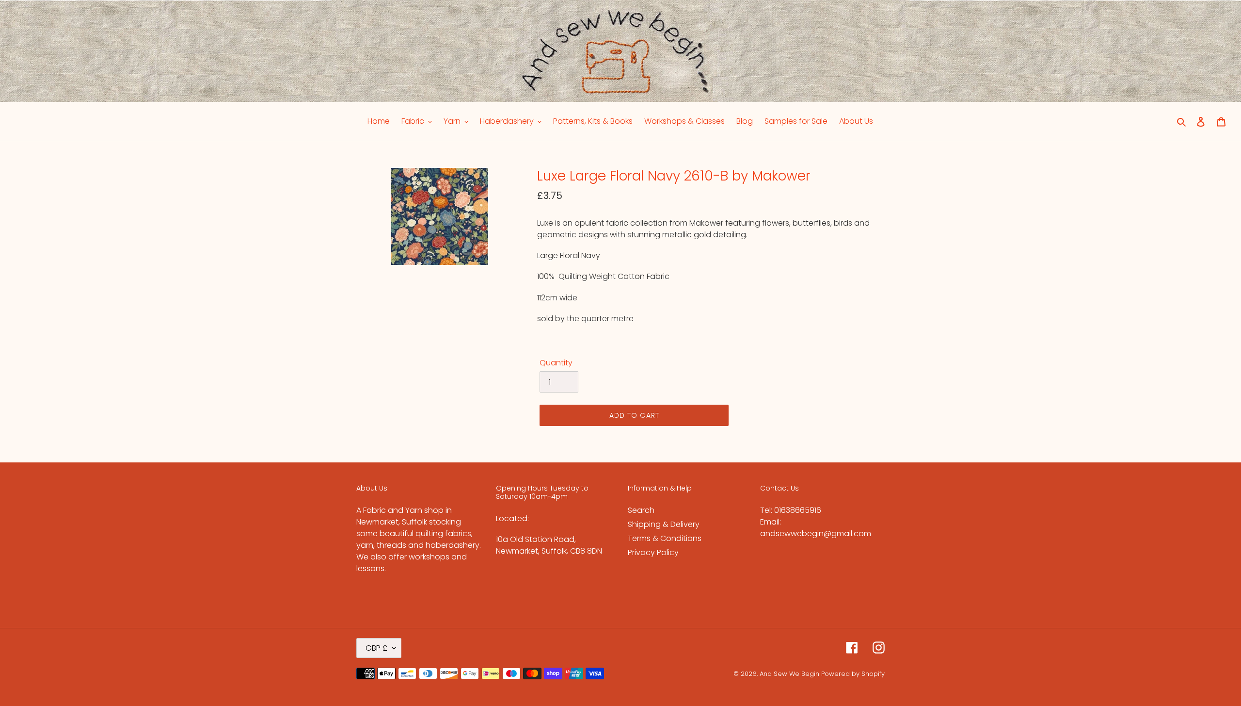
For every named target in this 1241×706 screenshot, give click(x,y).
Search (641, 510)
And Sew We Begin (789, 673)
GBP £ (376, 648)
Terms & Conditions (664, 538)
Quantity (556, 362)
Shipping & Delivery (664, 524)
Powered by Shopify (853, 673)
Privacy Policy (653, 552)
